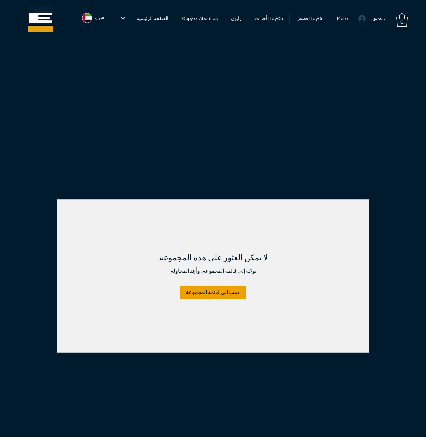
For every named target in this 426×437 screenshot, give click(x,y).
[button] (402, 20)
